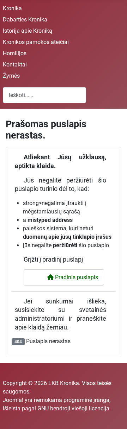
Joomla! (13, 400)
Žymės (11, 75)
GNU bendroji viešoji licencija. (74, 408)
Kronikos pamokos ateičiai (36, 42)
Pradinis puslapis (76, 277)
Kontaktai (15, 64)
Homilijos (14, 53)
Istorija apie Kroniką (27, 30)
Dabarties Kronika (25, 19)
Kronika (12, 8)
